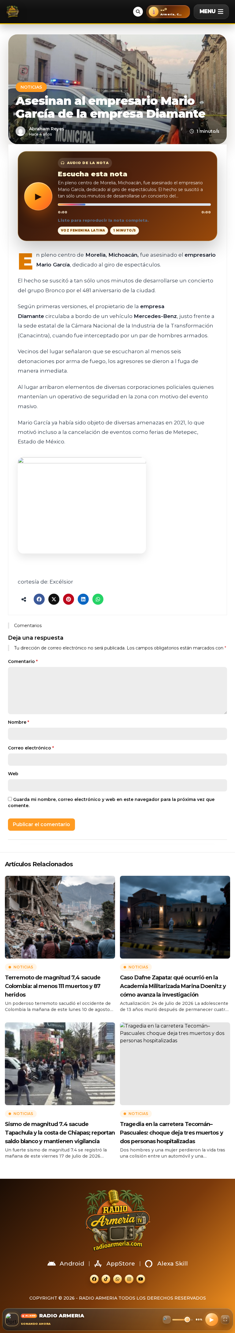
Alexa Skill (172, 1263)
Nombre (18, 722)
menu (207, 11)
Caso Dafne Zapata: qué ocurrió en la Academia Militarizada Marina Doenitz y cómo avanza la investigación (173, 986)
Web (13, 773)
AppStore (120, 1263)
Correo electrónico (31, 748)
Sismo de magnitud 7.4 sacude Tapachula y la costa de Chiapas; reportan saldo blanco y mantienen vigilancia (60, 1133)
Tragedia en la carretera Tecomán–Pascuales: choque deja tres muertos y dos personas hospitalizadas (171, 1133)
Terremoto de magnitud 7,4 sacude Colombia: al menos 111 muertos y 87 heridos (53, 986)
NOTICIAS (31, 87)
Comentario (23, 661)
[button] (168, 11)
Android (72, 1263)
